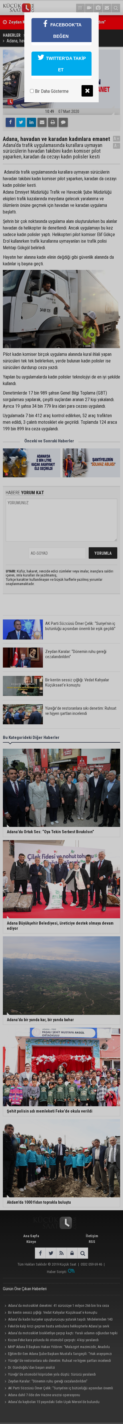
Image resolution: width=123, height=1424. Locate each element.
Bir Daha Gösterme (51, 91)
